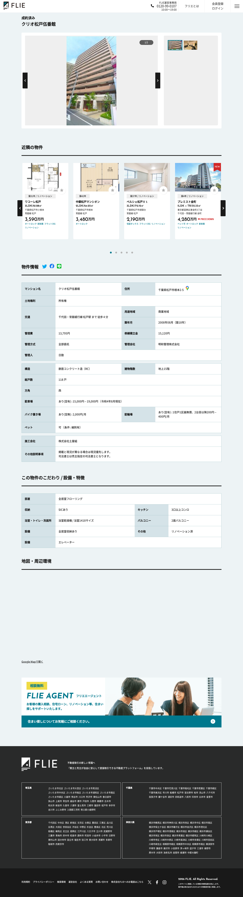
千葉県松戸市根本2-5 (171, 290)
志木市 (107, 801)
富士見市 (81, 805)
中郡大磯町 (192, 853)
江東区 (102, 823)
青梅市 (59, 835)
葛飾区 (73, 831)
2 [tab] (116, 252)
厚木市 (152, 853)
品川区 (110, 823)
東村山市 (52, 840)
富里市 (209, 797)
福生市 (77, 840)
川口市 (82, 797)
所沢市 (89, 797)
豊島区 (97, 827)
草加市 (66, 801)
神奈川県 (130, 822)
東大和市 (93, 840)
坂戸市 (104, 805)
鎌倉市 (159, 848)
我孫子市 (153, 797)
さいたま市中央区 (56, 793)
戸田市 (86, 801)
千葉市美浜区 (155, 793)
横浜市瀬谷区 (205, 831)
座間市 (176, 853)
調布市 (80, 835)
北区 (103, 827)
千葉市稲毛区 (184, 788)
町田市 (88, 835)
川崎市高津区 (180, 840)
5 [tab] (132, 252)
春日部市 (107, 797)
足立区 (66, 831)
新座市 (59, 805)
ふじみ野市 (61, 810)
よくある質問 (86, 882)
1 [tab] (111, 252)
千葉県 (129, 788)
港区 (67, 823)
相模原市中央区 (183, 844)
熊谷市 (74, 797)
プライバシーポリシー (43, 882)
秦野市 (207, 848)
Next (157, 80)
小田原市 (175, 848)
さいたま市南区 (107, 793)
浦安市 (171, 797)
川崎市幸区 (154, 840)
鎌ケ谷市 (162, 797)
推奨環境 (61, 882)
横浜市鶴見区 (155, 823)
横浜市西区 (183, 823)
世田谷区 (67, 827)
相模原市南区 (198, 844)
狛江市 (85, 840)
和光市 (51, 805)
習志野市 (188, 793)
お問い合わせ (102, 882)
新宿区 (73, 823)
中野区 (83, 827)
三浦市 (200, 848)
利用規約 (26, 882)
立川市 (99, 831)
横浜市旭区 (181, 831)
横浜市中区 (195, 823)
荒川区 (110, 827)
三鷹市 (51, 835)
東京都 (28, 822)
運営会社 (72, 882)
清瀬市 (101, 840)
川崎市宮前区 (208, 840)
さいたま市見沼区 (90, 788)
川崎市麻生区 (155, 844)
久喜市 (66, 805)
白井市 (202, 797)
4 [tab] (127, 252)
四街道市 (179, 797)
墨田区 (95, 823)
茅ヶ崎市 (184, 848)
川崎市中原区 (166, 840)
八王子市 (91, 831)
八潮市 (73, 805)
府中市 (66, 835)
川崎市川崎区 (205, 835)
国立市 (70, 840)
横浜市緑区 (193, 831)
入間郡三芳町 (73, 810)
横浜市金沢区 (187, 827)
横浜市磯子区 (173, 827)
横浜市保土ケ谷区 (157, 827)
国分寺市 (62, 840)
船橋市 (173, 793)
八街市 (187, 797)
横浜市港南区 (169, 831)
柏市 (196, 793)
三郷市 (90, 805)
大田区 (59, 827)
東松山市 (97, 797)
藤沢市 (166, 848)
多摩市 (109, 840)
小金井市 (96, 835)
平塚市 (152, 848)
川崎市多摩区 (194, 840)
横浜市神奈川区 (170, 823)
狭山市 (51, 801)
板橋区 (51, 831)
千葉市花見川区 (170, 788)
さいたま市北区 (55, 788)
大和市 (159, 853)
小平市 (104, 835)
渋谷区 (75, 827)
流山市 (202, 793)
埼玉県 (28, 788)
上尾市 (59, 801)
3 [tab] (121, 252)
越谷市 (73, 801)
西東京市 (60, 844)
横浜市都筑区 (192, 835)
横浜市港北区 (200, 827)
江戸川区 (81, 831)
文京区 (80, 823)
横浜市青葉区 (178, 835)
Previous (25, 80)
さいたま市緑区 (55, 797)
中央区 (61, 823)
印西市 (195, 797)
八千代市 (210, 793)
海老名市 (167, 853)
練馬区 (59, 831)
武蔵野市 (108, 831)
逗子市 (193, 848)
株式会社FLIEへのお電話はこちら (127, 882)
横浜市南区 (207, 823)
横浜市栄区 (154, 835)
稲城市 (51, 844)
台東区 (88, 823)
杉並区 (90, 827)
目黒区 (51, 827)
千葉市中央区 (155, 788)
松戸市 (180, 793)
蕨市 (79, 801)
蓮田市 (97, 805)
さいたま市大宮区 (72, 788)
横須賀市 (210, 844)
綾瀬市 (183, 853)
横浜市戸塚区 (155, 831)
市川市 (166, 793)
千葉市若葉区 (198, 788)
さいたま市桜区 (73, 793)
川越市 (67, 797)
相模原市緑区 (169, 844)
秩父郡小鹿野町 (88, 810)
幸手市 (112, 805)
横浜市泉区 (165, 835)
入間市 (93, 801)
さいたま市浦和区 (90, 793)
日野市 (112, 835)
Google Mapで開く (32, 661)
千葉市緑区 (211, 788)
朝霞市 (100, 801)
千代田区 (52, 823)
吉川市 (51, 810)
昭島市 (73, 835)
